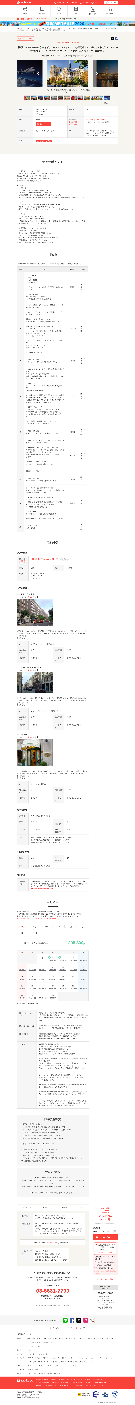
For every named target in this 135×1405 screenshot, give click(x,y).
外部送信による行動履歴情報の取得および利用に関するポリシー (54, 1385)
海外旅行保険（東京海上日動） (61, 1382)
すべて (35, 933)
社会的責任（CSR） (64, 1379)
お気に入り (98, 2)
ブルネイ (75, 1338)
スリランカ (30, 1342)
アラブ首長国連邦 (39, 1373)
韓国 (28, 1338)
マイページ (113, 2)
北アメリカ (20, 1369)
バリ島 (38, 1342)
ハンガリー (100, 1358)
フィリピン (88, 1338)
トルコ (29, 1373)
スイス (70, 1362)
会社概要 (38, 1379)
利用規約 (87, 1382)
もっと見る (21, 638)
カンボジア (104, 1338)
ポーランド (86, 1362)
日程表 (45, 1208)
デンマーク (50, 1366)
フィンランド (31, 1366)
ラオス (112, 1338)
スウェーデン (60, 1366)
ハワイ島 (37, 1346)
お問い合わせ (96, 1379)
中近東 (19, 1373)
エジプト (49, 1373)
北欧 (18, 1366)
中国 (49, 1338)
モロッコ (57, 1373)
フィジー (30, 1350)
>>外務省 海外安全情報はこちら (42, 888)
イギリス (53, 1358)
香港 (38, 1338)
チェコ (108, 1358)
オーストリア (31, 1362)
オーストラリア (32, 1354)
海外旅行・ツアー (25, 1334)
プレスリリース (77, 1379)
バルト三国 (77, 1362)
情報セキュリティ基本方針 (83, 1385)
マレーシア (66, 1338)
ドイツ (78, 1358)
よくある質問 (73, 2)
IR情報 (46, 1379)
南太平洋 (19, 1350)
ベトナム (96, 1338)
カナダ (37, 1369)
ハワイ (19, 1346)
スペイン (37, 1358)
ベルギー (71, 1358)
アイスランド (70, 1366)
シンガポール (57, 1338)
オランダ (84, 1358)
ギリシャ (92, 1358)
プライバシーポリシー (99, 1382)
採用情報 (53, 1379)
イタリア (30, 1358)
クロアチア (62, 1362)
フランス (45, 1358)
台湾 (33, 1338)
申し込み (83, 1208)
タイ (81, 1338)
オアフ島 (30, 1346)
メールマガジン (68, 1328)
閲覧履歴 (85, 2)
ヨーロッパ (20, 1358)
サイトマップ (97, 1385)
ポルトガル (53, 1362)
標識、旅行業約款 (77, 1382)
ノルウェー (41, 1366)
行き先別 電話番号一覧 (42, 1382)
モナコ (46, 1362)
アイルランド (62, 1358)
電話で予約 (60, 2)
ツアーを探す (55, 1328)
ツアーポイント (26, 1208)
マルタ (40, 1362)
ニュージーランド (44, 1354)
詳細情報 (64, 1208)
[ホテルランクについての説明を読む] (37, 597)
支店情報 (87, 1379)
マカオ (44, 1338)
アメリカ (30, 1369)
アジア (19, 1338)
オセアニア (20, 1354)
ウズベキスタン (47, 1342)
